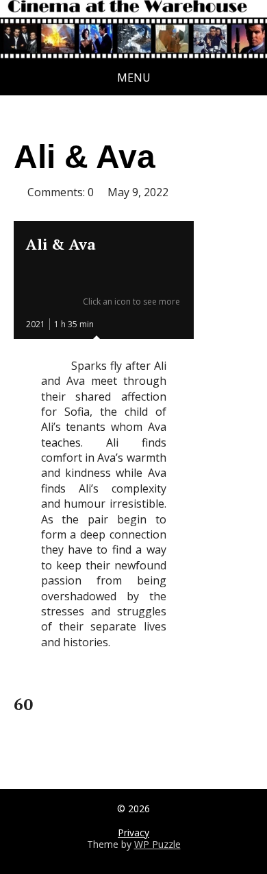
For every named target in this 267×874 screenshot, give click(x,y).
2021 (35, 324)
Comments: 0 (60, 192)
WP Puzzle (157, 844)
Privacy (133, 832)
